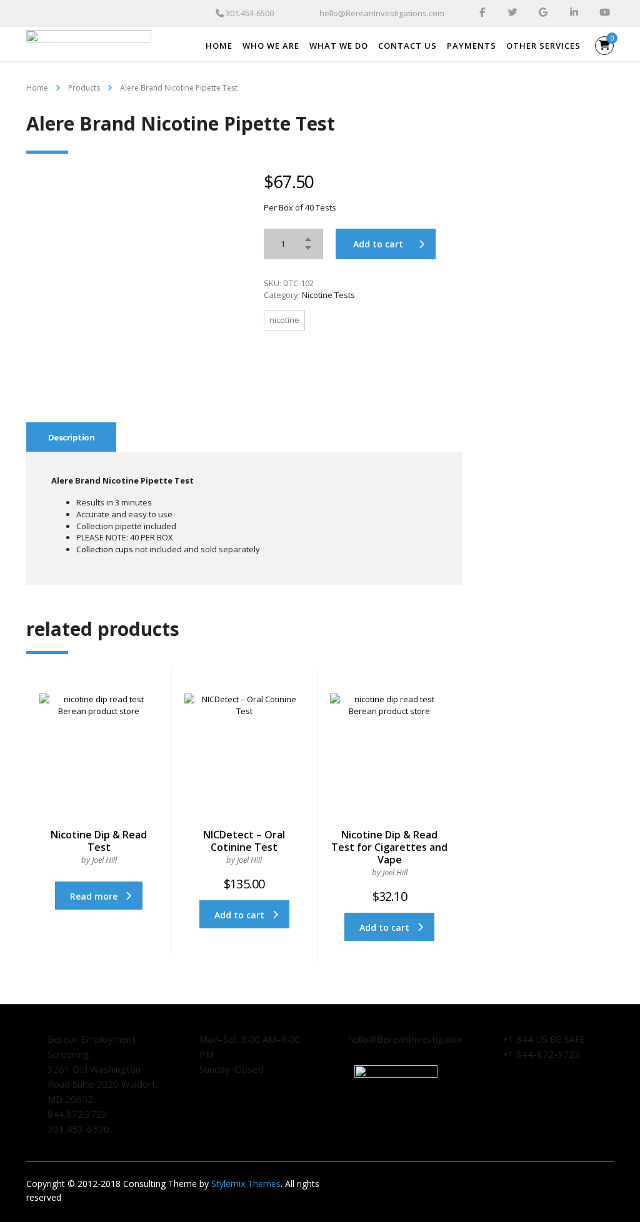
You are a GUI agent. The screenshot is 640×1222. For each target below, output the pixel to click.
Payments (471, 45)
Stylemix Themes (246, 1184)
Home (219, 45)
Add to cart (378, 244)
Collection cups (104, 549)
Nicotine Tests (328, 295)
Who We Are (270, 45)
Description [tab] (71, 437)
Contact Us (407, 45)
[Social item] (481, 13)
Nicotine (284, 319)
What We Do (338, 45)
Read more (94, 896)
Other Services (543, 45)
